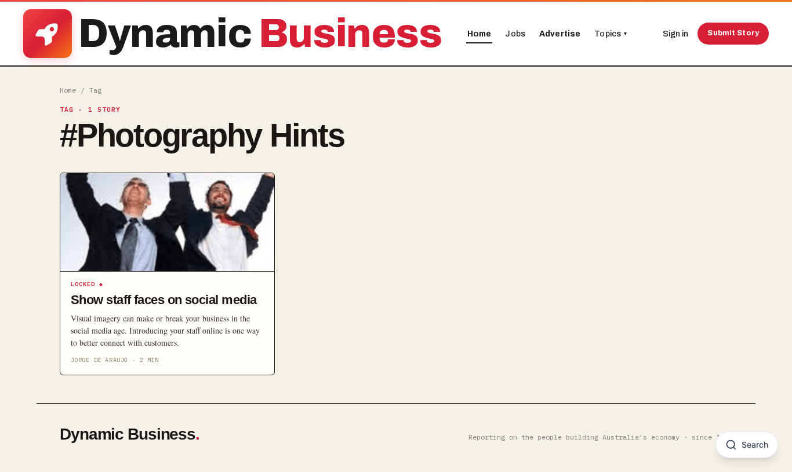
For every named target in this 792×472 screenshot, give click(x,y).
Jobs (515, 34)
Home (479, 34)
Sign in (675, 34)
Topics (610, 34)
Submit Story (733, 33)
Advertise (559, 34)
